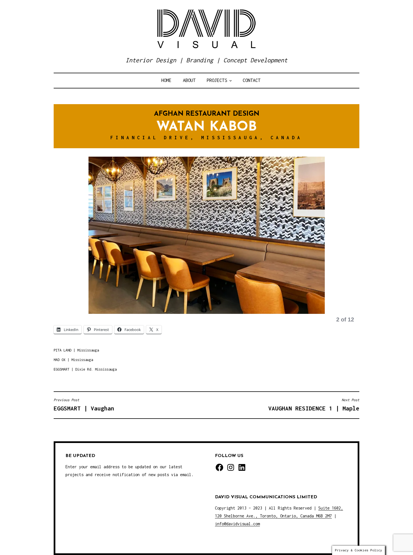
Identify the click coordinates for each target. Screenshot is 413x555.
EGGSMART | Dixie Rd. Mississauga (85, 369)
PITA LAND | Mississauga (76, 350)
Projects (217, 80)
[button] (68, 243)
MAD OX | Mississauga (73, 360)
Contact (251, 80)
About (189, 80)
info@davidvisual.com (237, 523)
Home (166, 80)
